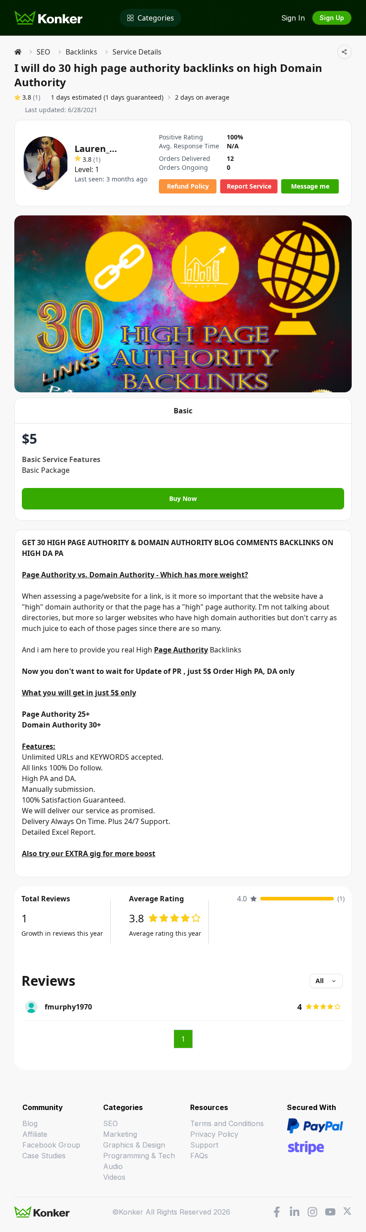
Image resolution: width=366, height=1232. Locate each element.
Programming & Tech (139, 1155)
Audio (113, 1166)
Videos (114, 1177)
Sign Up (332, 17)
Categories (155, 18)
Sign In (293, 17)
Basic (183, 411)
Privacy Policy (214, 1134)
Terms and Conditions (227, 1123)
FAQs (199, 1155)
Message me (310, 186)
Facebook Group (51, 1144)
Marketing (120, 1134)
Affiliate (34, 1134)
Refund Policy (188, 186)
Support (204, 1144)
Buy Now (183, 498)
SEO (43, 52)
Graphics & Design (134, 1144)
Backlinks (81, 52)
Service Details (137, 52)
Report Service (249, 186)
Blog (29, 1123)
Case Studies (44, 1155)
